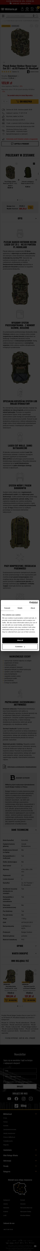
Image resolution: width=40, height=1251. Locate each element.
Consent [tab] (7, 608)
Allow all (20, 640)
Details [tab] (20, 608)
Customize (19, 646)
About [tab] (33, 608)
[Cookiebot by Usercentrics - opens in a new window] (29, 602)
